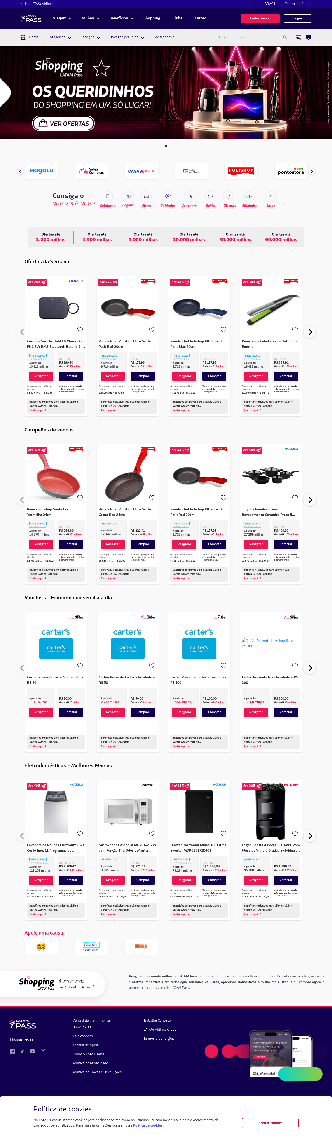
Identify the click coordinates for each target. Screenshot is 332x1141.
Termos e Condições (158, 1039)
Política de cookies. (148, 1125)
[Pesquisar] (285, 37)
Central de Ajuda (297, 4)
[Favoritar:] (80, 330)
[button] (166, 146)
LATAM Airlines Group (160, 1030)
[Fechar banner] (295, 1109)
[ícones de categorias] (270, 196)
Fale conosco (83, 1036)
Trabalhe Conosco (157, 1021)
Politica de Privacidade (90, 1063)
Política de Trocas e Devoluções (97, 1072)
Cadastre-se (260, 18)
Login (297, 18)
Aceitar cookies (270, 1123)
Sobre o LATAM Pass (88, 1054)
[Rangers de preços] (97, 237)
